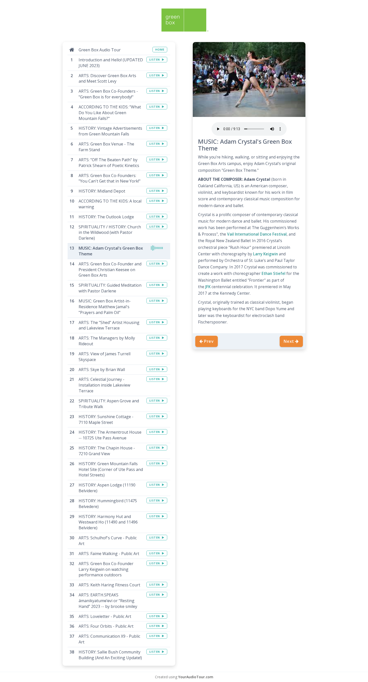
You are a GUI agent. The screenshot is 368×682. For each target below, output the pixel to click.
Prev (209, 341)
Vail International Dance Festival (257, 234)
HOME (159, 49)
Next (289, 341)
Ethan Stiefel (273, 273)
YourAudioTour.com (195, 676)
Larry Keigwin (265, 254)
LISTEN (155, 59)
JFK (208, 286)
